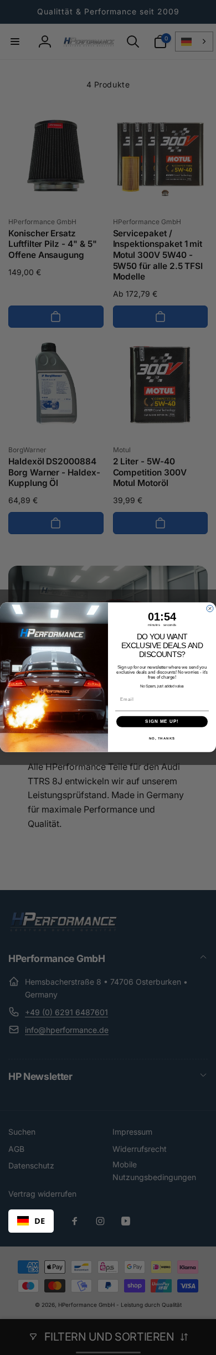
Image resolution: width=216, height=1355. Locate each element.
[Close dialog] (210, 609)
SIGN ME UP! (162, 722)
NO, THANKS (162, 739)
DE (39, 1220)
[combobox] (31, 1221)
